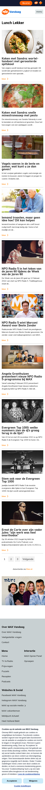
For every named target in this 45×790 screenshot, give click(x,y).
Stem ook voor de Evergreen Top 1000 (21, 480)
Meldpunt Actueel (10, 716)
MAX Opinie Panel (33, 656)
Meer (4, 79)
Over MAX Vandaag (11, 632)
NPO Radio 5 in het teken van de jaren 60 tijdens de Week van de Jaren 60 (21, 271)
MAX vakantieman (11, 710)
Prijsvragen (7, 666)
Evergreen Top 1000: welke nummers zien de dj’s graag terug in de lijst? (20, 430)
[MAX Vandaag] (11, 12)
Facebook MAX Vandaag (14, 695)
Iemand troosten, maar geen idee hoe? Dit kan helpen (21, 219)
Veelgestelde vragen (12, 637)
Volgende (28, 559)
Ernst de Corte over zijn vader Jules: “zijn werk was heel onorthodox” (22, 532)
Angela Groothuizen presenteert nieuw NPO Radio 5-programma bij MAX (22, 376)
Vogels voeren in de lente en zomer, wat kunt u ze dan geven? (20, 166)
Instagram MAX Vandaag (14, 700)
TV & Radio (7, 661)
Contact (5, 642)
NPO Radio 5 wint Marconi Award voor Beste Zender (20, 324)
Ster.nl (29, 569)
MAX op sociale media (13, 705)
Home (5, 656)
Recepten (6, 676)
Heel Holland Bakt (11, 721)
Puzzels (5, 671)
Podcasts (6, 681)
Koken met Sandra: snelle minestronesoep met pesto (20, 114)
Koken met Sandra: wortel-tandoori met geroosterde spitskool (20, 61)
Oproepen (29, 661)
